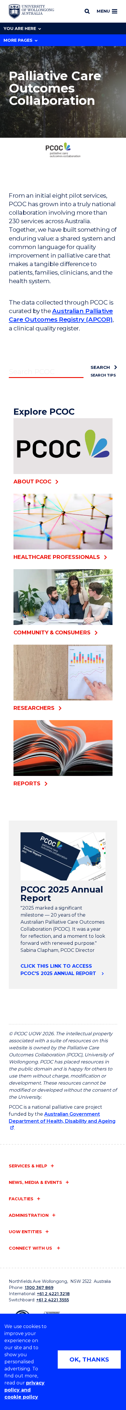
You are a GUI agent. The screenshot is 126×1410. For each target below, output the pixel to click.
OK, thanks (89, 1359)
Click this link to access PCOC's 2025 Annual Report (59, 969)
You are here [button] (20, 28)
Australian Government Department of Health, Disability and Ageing (62, 1117)
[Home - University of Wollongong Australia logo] (31, 11)
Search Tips (103, 375)
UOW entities (25, 1231)
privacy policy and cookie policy (24, 1390)
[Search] (87, 11)
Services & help (28, 1166)
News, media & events (35, 1182)
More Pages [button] (18, 40)
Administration (29, 1215)
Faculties (21, 1198)
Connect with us (31, 1248)
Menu (103, 11)
